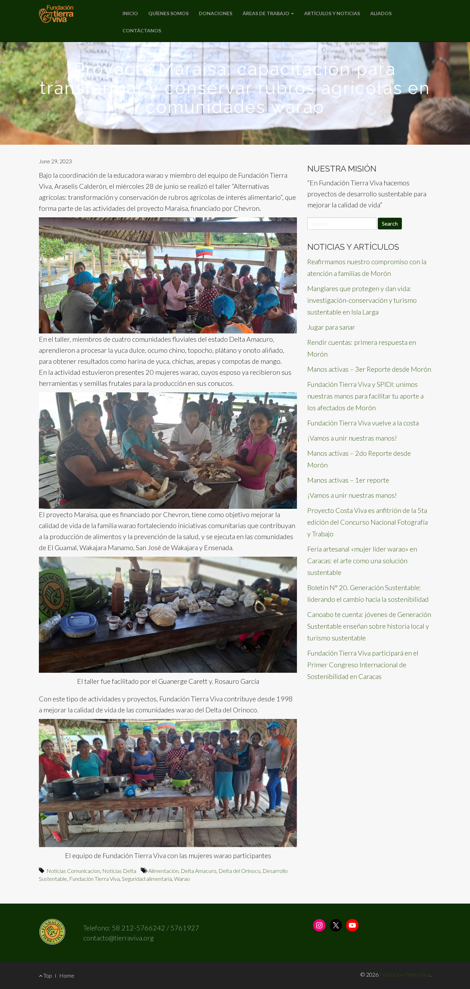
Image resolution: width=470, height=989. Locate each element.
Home (66, 975)
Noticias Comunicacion (73, 870)
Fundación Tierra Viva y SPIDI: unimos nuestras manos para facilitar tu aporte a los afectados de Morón (365, 396)
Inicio (130, 13)
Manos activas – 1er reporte (348, 480)
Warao (182, 878)
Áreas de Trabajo (266, 13)
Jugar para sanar (331, 327)
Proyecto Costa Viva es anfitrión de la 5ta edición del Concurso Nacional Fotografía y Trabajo (367, 522)
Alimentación (163, 870)
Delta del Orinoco (239, 870)
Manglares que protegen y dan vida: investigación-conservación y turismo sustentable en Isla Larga (362, 300)
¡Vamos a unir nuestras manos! (352, 438)
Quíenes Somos (168, 13)
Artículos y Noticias (332, 13)
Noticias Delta (119, 870)
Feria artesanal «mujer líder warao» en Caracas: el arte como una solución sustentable (362, 560)
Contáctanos (141, 30)
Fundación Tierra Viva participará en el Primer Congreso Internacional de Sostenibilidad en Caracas (362, 664)
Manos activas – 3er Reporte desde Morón (369, 369)
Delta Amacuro (198, 870)
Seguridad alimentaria (147, 878)
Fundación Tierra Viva (94, 878)
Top (47, 975)
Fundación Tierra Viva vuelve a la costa (363, 423)
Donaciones (215, 13)
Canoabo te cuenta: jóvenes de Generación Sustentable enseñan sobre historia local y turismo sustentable (369, 626)
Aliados (381, 13)
